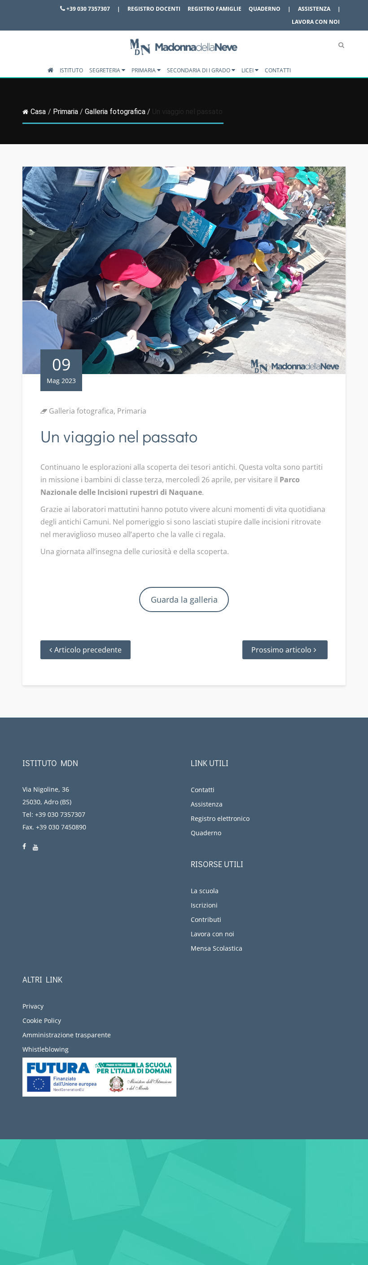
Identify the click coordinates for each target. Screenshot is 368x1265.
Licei (248, 70)
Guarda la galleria (184, 599)
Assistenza (314, 9)
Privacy (33, 1006)
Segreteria (105, 70)
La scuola (205, 890)
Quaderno (264, 9)
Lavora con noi (316, 22)
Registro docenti (153, 9)
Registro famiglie (214, 9)
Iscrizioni (204, 905)
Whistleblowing (45, 1049)
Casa (38, 111)
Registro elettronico (220, 818)
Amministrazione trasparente (66, 1035)
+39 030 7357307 (87, 9)
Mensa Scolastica (216, 948)
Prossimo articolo (281, 650)
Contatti (278, 70)
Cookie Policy (41, 1020)
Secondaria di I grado (199, 70)
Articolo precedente (88, 650)
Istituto (71, 70)
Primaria (144, 70)
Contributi (206, 919)
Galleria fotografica (115, 111)
